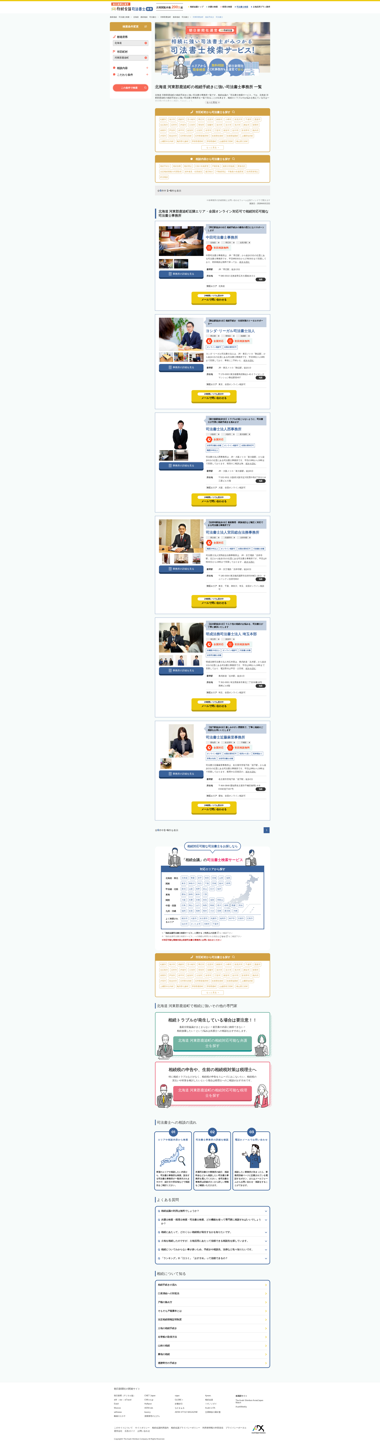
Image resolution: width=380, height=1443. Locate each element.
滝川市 (237, 125)
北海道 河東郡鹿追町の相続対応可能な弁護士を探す (212, 1043)
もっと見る (211, 147)
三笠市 (217, 130)
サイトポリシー (142, 1428)
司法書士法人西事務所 (224, 429)
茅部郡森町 (211, 141)
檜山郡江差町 (242, 141)
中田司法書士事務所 (222, 237)
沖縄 (235, 911)
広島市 (250, 918)
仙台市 (184, 924)
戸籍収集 (216, 166)
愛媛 (233, 905)
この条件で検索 (129, 88)
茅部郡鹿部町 (197, 141)
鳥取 (205, 905)
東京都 (213, 336)
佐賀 (191, 911)
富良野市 (245, 130)
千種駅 (243, 742)
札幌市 (163, 119)
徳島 (226, 905)
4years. (208, 1395)
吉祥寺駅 (243, 538)
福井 (219, 889)
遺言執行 (209, 171)
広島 (184, 905)
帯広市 (201, 119)
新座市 (228, 639)
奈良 (205, 900)
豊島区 (228, 336)
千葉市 (215, 924)
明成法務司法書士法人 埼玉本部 (231, 634)
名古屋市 (228, 742)
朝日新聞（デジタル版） (124, 1395)
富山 (205, 889)
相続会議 (209, 1400)
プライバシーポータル (236, 1428)
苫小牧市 (191, 119)
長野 (198, 889)
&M (115, 1400)
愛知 (184, 894)
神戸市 (232, 918)
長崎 (198, 911)
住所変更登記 (252, 171)
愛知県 (213, 742)
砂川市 (235, 130)
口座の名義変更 (202, 166)
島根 (212, 905)
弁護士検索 (213, 7)
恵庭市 (257, 119)
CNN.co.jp (148, 1400)
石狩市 (174, 125)
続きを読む (244, 262)
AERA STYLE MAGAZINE (186, 1412)
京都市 (241, 918)
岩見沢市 (238, 119)
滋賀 (212, 900)
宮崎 (219, 911)
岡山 (191, 905)
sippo (177, 1395)
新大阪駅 (243, 434)
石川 (212, 889)
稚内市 (255, 130)
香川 (219, 905)
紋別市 (190, 130)
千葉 (207, 883)
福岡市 (223, 918)
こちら (222, 936)
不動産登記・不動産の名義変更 (229, 171)
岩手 (200, 878)
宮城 (214, 878)
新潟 (184, 889)
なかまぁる (180, 1408)
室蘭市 (210, 125)
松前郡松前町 (217, 136)
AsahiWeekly (241, 1407)
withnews (118, 1412)
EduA (116, 1404)
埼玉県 (213, 639)
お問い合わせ (143, 1431)
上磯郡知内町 (247, 136)
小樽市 (228, 119)
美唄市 (163, 130)
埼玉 (200, 883)
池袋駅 (243, 336)
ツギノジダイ (211, 1404)
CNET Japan (149, 1395)
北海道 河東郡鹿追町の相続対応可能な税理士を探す (212, 1092)
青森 (193, 878)
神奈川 (192, 883)
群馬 (228, 883)
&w (120, 1400)
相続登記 (188, 166)
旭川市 (172, 119)
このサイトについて (123, 1428)
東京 (184, 883)
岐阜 (198, 894)
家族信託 (241, 166)
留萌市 (255, 125)
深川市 (219, 125)
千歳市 (248, 119)
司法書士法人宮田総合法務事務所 (232, 532)
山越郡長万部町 (226, 141)
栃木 (221, 883)
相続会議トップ (197, 7)
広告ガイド (130, 1431)
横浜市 (184, 918)
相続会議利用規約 (160, 1428)
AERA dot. (148, 1408)
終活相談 (164, 177)
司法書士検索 (242, 7)
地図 (260, 279)
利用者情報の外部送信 (212, 1428)
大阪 (184, 900)
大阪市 (228, 434)
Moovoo (117, 1408)
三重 (205, 894)
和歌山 (220, 900)
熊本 (205, 911)
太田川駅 (243, 243)
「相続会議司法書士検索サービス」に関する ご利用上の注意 (190, 933)
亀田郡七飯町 (183, 141)
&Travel (128, 1400)
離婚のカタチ (120, 1416)
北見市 (210, 119)
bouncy (147, 1412)
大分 (212, 911)
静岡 (191, 894)
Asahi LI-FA (210, 1408)
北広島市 (164, 125)
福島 (228, 878)
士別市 (199, 130)
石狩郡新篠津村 (202, 136)
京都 (198, 900)
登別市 (201, 125)
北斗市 (228, 125)
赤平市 (181, 130)
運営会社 (118, 1431)
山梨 (191, 889)
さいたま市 (195, 924)
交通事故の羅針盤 (213, 1412)
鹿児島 (227, 911)
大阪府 (213, 434)
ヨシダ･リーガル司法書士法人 (230, 331)
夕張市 (163, 136)
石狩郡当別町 (186, 136)
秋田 (207, 878)
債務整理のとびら (152, 1416)
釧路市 (219, 119)
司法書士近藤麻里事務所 (225, 737)
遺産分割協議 (228, 166)
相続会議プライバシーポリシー (185, 1428)
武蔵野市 (228, 538)
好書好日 (179, 1404)
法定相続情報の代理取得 (170, 171)
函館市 (181, 119)
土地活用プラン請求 (261, 7)
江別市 (192, 125)
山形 (221, 878)
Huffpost (148, 1404)
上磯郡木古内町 (167, 141)
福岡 (184, 911)
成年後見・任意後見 (193, 171)
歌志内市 (173, 136)
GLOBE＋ (179, 1400)
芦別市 (172, 130)
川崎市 (206, 924)
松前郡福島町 (232, 136)
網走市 (246, 125)
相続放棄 (177, 166)
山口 (198, 905)
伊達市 (183, 125)
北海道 (213, 243)
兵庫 (191, 900)
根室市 (226, 130)
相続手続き (165, 166)
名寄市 (208, 130)
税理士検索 (227, 7)
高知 (241, 905)
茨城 (214, 883)
